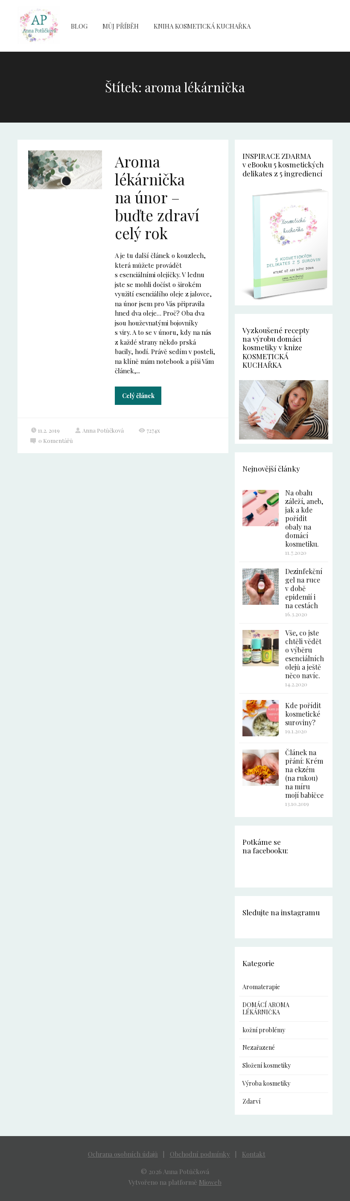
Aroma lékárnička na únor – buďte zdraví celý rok (157, 197)
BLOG (79, 26)
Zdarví (251, 1101)
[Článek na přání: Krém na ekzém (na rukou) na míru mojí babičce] (260, 768)
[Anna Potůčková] (39, 25)
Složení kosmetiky (266, 1065)
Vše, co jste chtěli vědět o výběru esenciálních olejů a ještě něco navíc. (304, 654)
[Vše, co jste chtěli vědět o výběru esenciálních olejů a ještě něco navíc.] (260, 648)
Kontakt (253, 1154)
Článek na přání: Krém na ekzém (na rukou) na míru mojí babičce (304, 774)
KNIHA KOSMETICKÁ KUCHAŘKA (202, 26)
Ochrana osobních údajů (123, 1154)
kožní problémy (263, 1030)
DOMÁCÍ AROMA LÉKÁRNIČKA (265, 1008)
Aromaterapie (261, 987)
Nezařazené (258, 1047)
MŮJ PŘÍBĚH (120, 26)
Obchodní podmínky (200, 1154)
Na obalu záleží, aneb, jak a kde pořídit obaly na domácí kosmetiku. (304, 518)
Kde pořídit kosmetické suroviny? (303, 714)
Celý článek (138, 396)
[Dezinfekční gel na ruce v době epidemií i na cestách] (260, 586)
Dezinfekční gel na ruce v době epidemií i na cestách (303, 588)
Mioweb (210, 1182)
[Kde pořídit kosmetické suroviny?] (260, 718)
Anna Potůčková (103, 430)
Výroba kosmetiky (266, 1083)
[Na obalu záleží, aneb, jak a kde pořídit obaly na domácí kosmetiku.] (260, 508)
